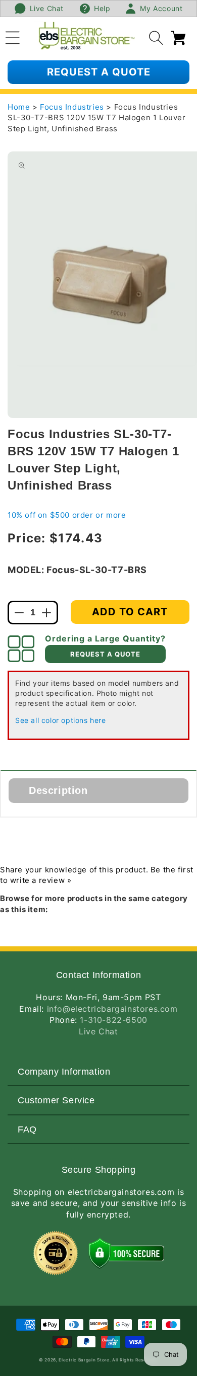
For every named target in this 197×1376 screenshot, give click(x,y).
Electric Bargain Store (84, 1359)
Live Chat (98, 1031)
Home (19, 107)
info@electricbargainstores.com (112, 1009)
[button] (13, 36)
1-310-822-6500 (113, 1020)
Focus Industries (73, 107)
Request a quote (99, 72)
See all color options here (60, 720)
